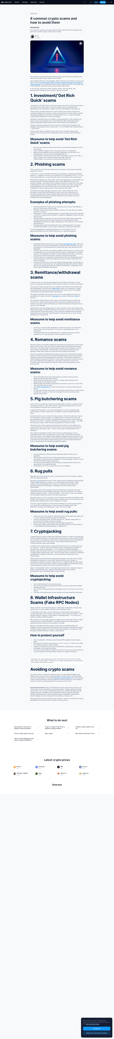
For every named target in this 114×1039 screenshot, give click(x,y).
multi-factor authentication (62, 678)
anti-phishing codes (69, 244)
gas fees (56, 296)
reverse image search (43, 387)
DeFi (37, 482)
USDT (58, 288)
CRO (76, 296)
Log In (96, 2)
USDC (54, 288)
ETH (64, 296)
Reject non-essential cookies (97, 1033)
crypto (33, 13)
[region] (96, 1028)
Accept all (96, 1028)
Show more (57, 784)
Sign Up (103, 2)
